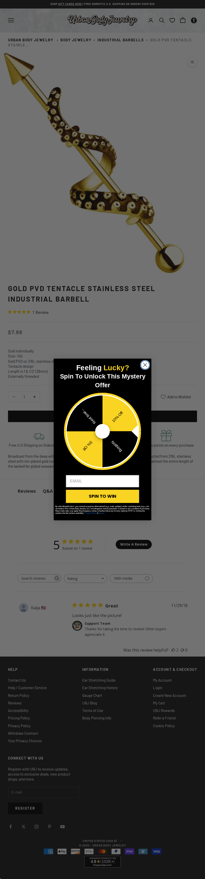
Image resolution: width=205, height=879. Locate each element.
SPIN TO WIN (102, 496)
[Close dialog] (145, 365)
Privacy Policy (90, 513)
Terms (101, 513)
